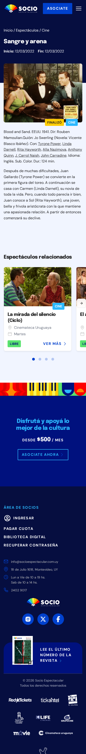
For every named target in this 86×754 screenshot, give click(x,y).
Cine (45, 30)
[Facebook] (58, 619)
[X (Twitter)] (43, 619)
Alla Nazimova (54, 149)
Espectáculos (27, 30)
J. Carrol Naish (27, 155)
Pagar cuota (18, 528)
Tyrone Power (49, 143)
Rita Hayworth (29, 149)
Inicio (8, 30)
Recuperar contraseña (31, 545)
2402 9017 (19, 590)
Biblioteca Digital (25, 536)
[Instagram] (28, 619)
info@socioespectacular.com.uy (34, 562)
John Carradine (54, 155)
